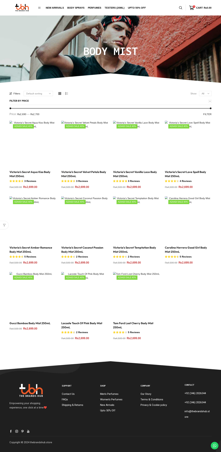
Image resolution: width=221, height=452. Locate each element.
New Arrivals (55, 7)
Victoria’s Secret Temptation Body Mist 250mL (134, 249)
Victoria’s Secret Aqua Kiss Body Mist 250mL (29, 174)
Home (105, 42)
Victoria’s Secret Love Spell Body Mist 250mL (185, 174)
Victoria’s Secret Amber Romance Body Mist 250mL (30, 249)
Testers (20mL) (114, 7)
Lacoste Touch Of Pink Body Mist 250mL (81, 325)
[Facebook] (10, 431)
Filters (16, 93)
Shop (113, 42)
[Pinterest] (22, 431)
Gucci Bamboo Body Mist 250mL (29, 323)
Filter (207, 114)
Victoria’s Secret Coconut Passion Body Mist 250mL (82, 249)
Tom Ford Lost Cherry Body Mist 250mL (133, 325)
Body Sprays (75, 7)
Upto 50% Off (137, 7)
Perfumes (94, 7)
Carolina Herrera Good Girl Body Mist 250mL (186, 249)
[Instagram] (16, 431)
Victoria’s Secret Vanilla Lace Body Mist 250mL (135, 174)
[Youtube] (28, 431)
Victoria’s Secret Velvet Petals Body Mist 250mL (83, 174)
